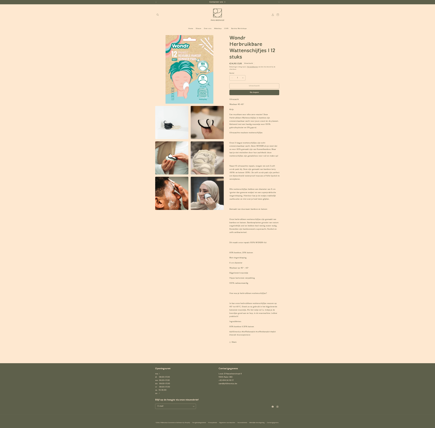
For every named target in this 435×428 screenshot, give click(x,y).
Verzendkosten (252, 67)
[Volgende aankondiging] (279, 2)
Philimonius (164, 422)
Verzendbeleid (242, 422)
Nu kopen (254, 92)
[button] (157, 14)
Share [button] (234, 342)
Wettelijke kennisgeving (257, 422)
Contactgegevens (273, 422)
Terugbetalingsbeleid (199, 422)
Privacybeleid (212, 422)
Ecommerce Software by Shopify (179, 422)
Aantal (231, 73)
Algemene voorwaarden (227, 422)
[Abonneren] (193, 406)
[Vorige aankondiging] (155, 2)
